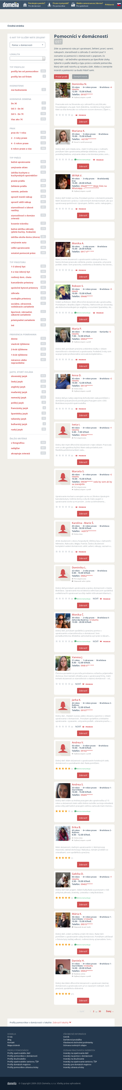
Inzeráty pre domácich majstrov (77, 1064)
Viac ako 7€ (17, 119)
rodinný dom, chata (21, 277)
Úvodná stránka (15, 25)
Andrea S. (77, 784)
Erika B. (76, 827)
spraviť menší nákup (21, 196)
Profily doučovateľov (16, 1058)
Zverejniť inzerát (80, 76)
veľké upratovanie (20, 247)
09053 (87, 339)
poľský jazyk (17, 402)
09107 (87, 710)
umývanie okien (19, 167)
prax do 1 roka (18, 132)
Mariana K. (78, 130)
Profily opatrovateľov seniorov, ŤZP (23, 1061)
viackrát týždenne (20, 344)
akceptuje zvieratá (20, 453)
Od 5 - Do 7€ (17, 114)
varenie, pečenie (19, 191)
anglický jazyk (18, 386)
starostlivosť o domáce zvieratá (23, 217)
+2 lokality (93, 619)
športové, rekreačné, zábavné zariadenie (21, 313)
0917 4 (87, 251)
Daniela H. (78, 960)
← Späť (80, 1011)
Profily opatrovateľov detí (18, 1053)
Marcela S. (78, 471)
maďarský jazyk (19, 392)
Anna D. (76, 375)
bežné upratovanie (20, 162)
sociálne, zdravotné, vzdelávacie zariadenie (22, 305)
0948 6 (87, 665)
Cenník (66, 1036)
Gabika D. (78, 873)
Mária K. (77, 913)
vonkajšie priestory (21, 298)
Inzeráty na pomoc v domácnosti (77, 1056)
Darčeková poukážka (72, 1039)
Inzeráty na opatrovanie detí (75, 1053)
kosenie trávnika (19, 223)
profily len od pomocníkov (24, 71)
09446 (87, 296)
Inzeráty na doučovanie (73, 1058)
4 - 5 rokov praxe (19, 143)
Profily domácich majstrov (19, 1064)
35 (100, 1011)
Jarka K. (76, 699)
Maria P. (77, 328)
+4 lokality (88, 965)
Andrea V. (78, 742)
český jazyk (17, 381)
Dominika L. (79, 567)
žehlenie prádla (19, 186)
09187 (87, 94)
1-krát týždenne (19, 354)
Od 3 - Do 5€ (17, 108)
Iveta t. (76, 424)
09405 (87, 794)
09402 (87, 884)
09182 (87, 750)
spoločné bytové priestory (24, 287)
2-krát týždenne (19, 349)
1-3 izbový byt (18, 266)
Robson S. (78, 286)
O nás (9, 1036)
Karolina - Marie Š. (83, 523)
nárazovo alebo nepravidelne (19, 361)
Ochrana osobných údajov (75, 1045)
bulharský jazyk (19, 424)
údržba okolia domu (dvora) (25, 237)
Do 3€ (14, 103)
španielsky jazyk (19, 413)
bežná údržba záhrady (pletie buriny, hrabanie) (23, 230)
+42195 (88, 139)
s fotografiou (17, 442)
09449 (89, 187)
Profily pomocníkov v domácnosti (22, 1056)
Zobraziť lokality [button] (61, 1022)
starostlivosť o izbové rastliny (22, 209)
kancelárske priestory (22, 282)
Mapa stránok (13, 1045)
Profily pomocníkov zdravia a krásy (22, 1067)
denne (14, 338)
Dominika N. (79, 84)
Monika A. (78, 243)
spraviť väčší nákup (21, 202)
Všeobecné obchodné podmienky (78, 1042)
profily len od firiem (21, 76)
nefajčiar (15, 448)
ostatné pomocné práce (23, 253)
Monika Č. (78, 614)
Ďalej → (110, 1011)
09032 (87, 435)
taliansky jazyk (18, 418)
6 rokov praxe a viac (21, 148)
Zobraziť (83, 121)
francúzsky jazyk (19, 408)
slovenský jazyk (19, 376)
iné (12, 325)
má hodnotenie (19, 90)
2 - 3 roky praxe (19, 138)
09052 (87, 575)
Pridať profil (61, 76)
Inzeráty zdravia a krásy (73, 1067)
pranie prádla (18, 180)
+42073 (88, 531)
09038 (92, 482)
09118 (87, 385)
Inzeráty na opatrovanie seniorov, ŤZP (80, 1061)
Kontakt (11, 1042)
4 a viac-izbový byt (20, 271)
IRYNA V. (77, 175)
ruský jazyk (17, 429)
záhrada (15, 293)
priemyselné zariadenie (23, 320)
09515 (87, 924)
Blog (9, 1039)
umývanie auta (18, 242)
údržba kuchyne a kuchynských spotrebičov (24, 174)
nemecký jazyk (18, 397)
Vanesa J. (77, 657)
